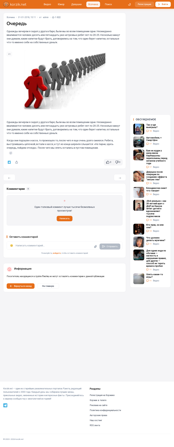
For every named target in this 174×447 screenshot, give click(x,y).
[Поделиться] (16, 162)
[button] (64, 247)
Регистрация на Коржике (102, 395)
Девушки (76, 4)
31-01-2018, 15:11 (27, 17)
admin (46, 17)
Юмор (61, 4)
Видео (47, 4)
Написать (65, 218)
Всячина (93, 4)
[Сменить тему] (129, 4)
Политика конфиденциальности (105, 410)
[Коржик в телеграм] (9, 162)
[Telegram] (5, 405)
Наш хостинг (96, 420)
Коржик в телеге (98, 400)
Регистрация (144, 4)
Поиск (108, 4)
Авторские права (98, 415)
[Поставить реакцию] (11, 153)
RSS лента (95, 425)
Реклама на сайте (98, 405)
